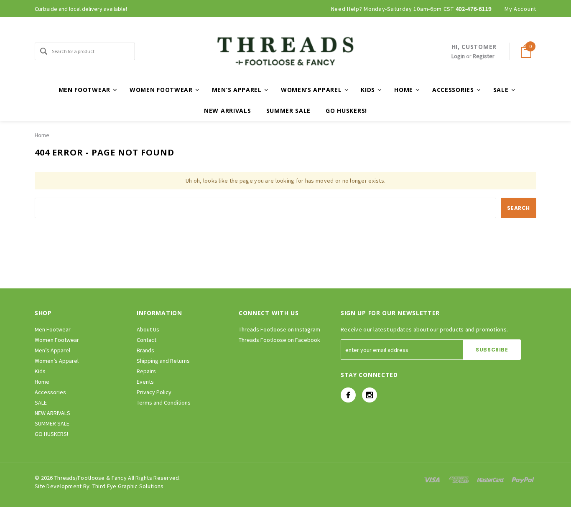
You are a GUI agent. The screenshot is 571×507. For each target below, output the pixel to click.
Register (484, 56)
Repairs (146, 371)
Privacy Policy (154, 392)
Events (145, 381)
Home (42, 135)
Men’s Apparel (52, 350)
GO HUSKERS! (346, 111)
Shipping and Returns (163, 360)
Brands (145, 350)
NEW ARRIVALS (227, 111)
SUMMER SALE (288, 111)
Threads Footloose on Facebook (279, 340)
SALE (41, 402)
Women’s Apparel (57, 360)
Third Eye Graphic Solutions (128, 486)
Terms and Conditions (164, 402)
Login (458, 56)
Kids (40, 371)
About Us (148, 329)
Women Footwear (57, 340)
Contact (146, 340)
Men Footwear (53, 329)
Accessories (50, 392)
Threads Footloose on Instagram (279, 329)
